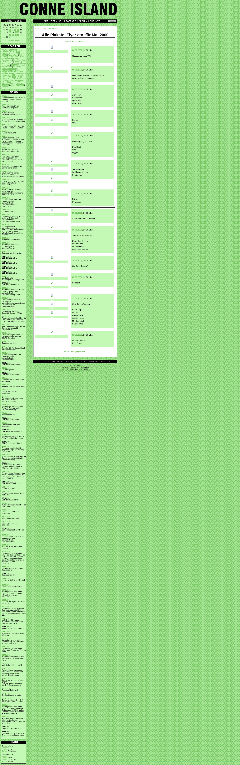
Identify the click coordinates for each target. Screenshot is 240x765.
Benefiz (5, 52)
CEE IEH (83, 361)
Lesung (5, 73)
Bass (20, 50)
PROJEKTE (70, 21)
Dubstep (5, 57)
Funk (4, 63)
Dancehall (20, 53)
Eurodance (15, 58)
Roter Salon (21, 78)
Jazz (18, 70)
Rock (4, 78)
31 (10, 37)
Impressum (44, 361)
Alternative (13, 50)
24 (10, 35)
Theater (12, 83)
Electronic (6, 58)
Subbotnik (16, 82)
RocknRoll (12, 78)
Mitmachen (93, 361)
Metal (12, 73)
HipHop (14, 65)
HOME (45, 21)
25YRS (4, 50)
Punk (14, 77)
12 (15, 30)
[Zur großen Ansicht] (52, 48)
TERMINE (56, 21)
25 (13, 35)
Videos (4, 759)
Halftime (22, 63)
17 (10, 32)
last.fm (4, 756)
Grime (15, 63)
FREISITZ (95, 21)
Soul (3, 82)
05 (16, 27)
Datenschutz (105, 361)
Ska (11, 80)
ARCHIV (83, 21)
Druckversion (52, 28)
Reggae (21, 77)
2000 (18, 20)
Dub (20, 55)
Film (23, 60)
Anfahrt (61, 361)
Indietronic (12, 68)
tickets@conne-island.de (82, 371)
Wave (12, 85)
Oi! (9, 75)
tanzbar (5, 87)
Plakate (69, 361)
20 (18, 32)
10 (10, 30)
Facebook (5, 748)
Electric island (19, 57)
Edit (11, 57)
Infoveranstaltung (8, 70)
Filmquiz (5, 62)
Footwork (17, 62)
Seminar (6, 80)
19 (16, 32)
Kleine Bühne (13, 72)
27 (18, 35)
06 (18, 27)
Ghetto (9, 63)
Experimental (7, 60)
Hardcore (6, 65)
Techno (5, 83)
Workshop (20, 85)
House (21, 65)
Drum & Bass (13, 55)
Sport (9, 82)
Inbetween (17, 67)
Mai (9, 20)
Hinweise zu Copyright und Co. (75, 352)
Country (12, 53)
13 (18, 30)
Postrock (20, 75)
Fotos (4, 749)
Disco (4, 55)
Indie (4, 68)
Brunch (11, 52)
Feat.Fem (16, 60)
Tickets (4, 751)
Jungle (4, 72)
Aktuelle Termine (14, 41)
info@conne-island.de (66, 371)
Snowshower (19, 80)
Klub (21, 72)
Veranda (5, 85)
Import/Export (7, 67)
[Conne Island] (120, 11)
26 (16, 35)
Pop (13, 75)
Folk (11, 62)
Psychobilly (6, 77)
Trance (19, 83)
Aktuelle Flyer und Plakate (75, 41)
